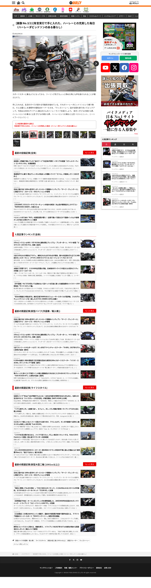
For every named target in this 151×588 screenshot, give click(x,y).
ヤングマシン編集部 (118, 156)
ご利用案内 (58, 568)
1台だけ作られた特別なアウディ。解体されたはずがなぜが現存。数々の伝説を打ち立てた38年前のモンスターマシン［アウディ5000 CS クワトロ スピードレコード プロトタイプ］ (47, 256)
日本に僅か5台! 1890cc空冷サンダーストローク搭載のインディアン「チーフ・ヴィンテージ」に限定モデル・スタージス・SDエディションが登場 (46, 190)
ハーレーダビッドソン (21, 544)
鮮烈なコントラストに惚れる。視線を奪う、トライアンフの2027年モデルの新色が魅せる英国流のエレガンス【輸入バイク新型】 (46, 528)
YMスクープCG (40, 16)
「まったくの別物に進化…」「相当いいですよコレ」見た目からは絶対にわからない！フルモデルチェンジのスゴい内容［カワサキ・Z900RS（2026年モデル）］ (124, 189)
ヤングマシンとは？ (46, 568)
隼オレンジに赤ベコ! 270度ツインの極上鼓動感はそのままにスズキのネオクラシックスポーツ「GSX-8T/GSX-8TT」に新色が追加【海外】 (46, 374)
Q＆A (129, 16)
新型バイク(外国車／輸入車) (24, 540)
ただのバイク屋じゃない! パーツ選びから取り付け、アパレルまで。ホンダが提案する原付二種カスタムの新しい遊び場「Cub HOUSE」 (46, 423)
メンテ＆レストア (110, 16)
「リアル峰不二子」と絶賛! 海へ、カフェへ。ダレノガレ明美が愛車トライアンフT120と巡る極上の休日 (46, 410)
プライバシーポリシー (86, 568)
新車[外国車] (64, 16)
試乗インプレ (75, 16)
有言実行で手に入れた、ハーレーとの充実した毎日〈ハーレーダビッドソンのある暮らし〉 (60, 554)
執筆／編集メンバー (70, 568)
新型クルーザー (73, 540)
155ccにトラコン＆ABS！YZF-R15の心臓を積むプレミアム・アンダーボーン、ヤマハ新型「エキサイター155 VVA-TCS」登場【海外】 (46, 243)
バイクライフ (26, 554)
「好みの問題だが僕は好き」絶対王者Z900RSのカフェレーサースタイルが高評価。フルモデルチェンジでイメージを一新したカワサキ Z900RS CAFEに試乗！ (47, 297)
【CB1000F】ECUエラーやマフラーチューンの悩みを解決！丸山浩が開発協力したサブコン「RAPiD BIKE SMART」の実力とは (45, 205)
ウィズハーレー (84, 540)
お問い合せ (107, 568)
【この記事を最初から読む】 (46, 124)
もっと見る (89, 152)
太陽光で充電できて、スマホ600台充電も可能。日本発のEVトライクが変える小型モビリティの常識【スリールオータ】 (46, 269)
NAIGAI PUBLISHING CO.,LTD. (74, 572)
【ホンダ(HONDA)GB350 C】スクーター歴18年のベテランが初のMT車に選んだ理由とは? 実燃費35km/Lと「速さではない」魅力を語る (47, 451)
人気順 (30, 16)
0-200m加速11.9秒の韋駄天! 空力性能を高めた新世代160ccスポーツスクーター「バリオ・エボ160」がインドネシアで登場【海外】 (46, 361)
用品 (84, 16)
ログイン (110, 58)
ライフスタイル (41, 540)
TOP (15, 16)
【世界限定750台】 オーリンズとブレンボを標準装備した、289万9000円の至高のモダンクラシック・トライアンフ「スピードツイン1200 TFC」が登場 (46, 502)
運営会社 (99, 568)
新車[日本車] (52, 16)
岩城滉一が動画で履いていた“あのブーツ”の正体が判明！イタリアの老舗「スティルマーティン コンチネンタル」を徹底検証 (46, 162)
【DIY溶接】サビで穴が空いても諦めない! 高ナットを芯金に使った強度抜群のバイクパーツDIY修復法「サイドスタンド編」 (47, 285)
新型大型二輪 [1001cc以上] (57, 540)
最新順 (22, 16)
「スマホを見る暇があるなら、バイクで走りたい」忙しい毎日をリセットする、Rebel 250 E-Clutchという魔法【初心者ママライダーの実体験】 (46, 436)
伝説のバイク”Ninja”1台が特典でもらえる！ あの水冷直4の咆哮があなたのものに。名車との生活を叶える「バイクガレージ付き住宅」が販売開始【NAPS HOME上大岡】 (46, 397)
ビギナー (122, 16)
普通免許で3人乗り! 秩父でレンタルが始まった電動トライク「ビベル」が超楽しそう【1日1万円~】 (46, 175)
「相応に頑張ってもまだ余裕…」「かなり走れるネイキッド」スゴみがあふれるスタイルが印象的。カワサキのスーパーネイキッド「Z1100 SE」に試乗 (46, 489)
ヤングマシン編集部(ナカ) (119, 181)
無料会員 (128, 58)
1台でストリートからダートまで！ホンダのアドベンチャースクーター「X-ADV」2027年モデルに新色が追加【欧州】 (47, 348)
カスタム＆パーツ (95, 16)
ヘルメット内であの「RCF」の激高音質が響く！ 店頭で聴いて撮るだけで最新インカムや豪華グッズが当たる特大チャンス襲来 (46, 218)
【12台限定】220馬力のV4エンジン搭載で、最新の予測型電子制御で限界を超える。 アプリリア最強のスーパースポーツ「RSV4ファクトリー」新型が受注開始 (46, 515)
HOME (16, 554)
